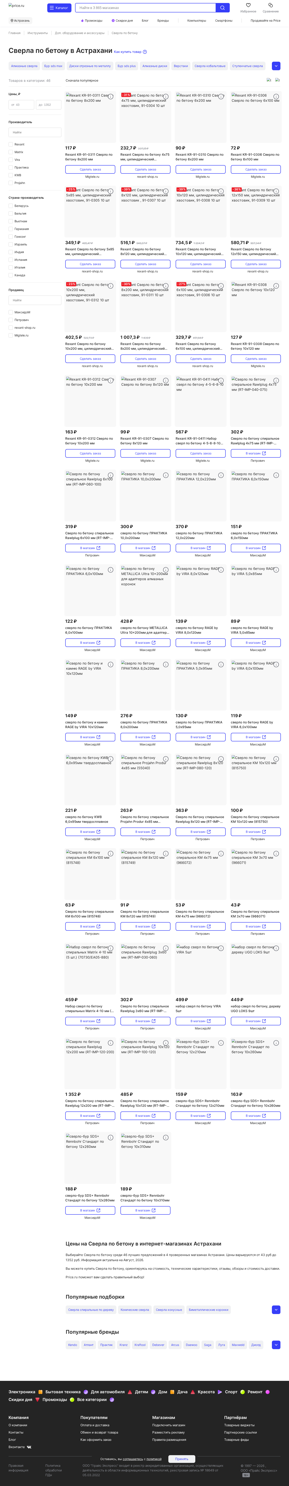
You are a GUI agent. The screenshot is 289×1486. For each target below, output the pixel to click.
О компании (18, 1425)
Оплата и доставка (94, 1425)
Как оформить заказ (95, 1440)
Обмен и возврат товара (99, 1432)
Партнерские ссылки (240, 1432)
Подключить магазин (168, 1425)
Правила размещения (169, 1440)
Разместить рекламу (168, 1432)
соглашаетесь (133, 1459)
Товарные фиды (236, 1440)
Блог (12, 1440)
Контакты (16, 1432)
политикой (154, 1459)
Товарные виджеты (239, 1425)
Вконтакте (17, 1447)
